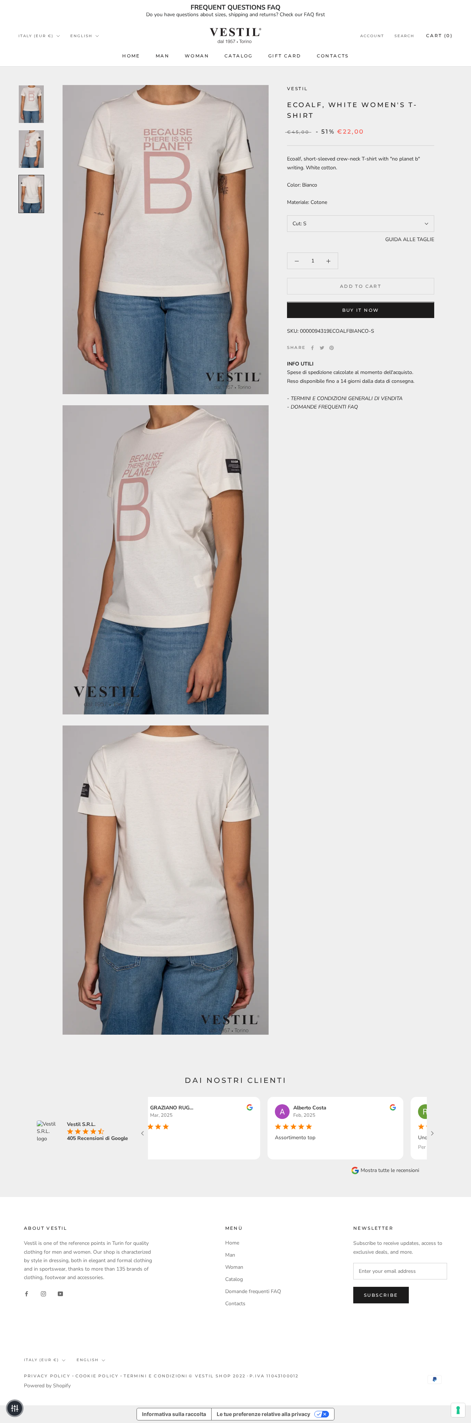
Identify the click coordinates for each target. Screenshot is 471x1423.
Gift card (284, 56)
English (81, 35)
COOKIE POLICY (97, 1375)
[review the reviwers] (215, 1108)
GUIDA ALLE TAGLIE (409, 239)
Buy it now (360, 310)
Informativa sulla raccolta (174, 1414)
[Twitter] (322, 348)
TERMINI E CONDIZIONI (155, 1375)
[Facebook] (312, 348)
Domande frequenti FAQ (253, 1291)
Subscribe (381, 1295)
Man (162, 56)
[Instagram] (43, 1293)
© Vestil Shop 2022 (217, 1375)
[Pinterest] (331, 348)
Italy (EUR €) (35, 35)
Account (372, 35)
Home (131, 56)
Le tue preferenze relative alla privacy (263, 1414)
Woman (197, 56)
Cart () (439, 35)
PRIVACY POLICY (47, 1375)
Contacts (333, 56)
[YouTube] (60, 1293)
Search (404, 35)
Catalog (238, 56)
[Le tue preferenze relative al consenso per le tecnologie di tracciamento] (458, 1410)
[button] (15, 1408)
